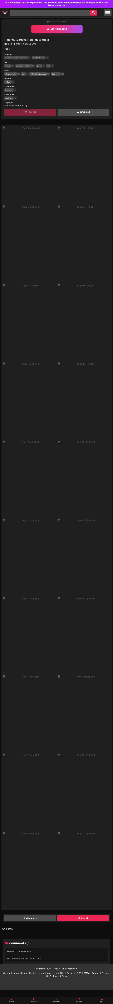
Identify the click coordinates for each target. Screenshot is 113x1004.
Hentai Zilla (58, 973)
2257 (48, 976)
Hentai (32, 973)
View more (31, 918)
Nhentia (6, 973)
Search (34, 1001)
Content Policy (60, 976)
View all (84, 918)
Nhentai (40, 968)
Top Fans (79, 1001)
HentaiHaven (44, 973)
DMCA (87, 973)
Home (11, 1001)
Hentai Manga (20, 973)
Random (56, 1001)
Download (84, 111)
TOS (79, 973)
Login (10, 951)
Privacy (105, 973)
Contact (95, 973)
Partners (71, 973)
